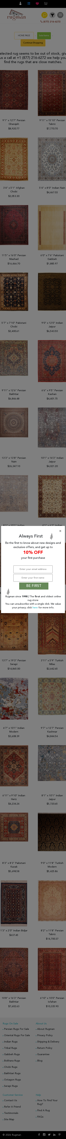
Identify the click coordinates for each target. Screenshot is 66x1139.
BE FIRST (33, 586)
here (35, 607)
